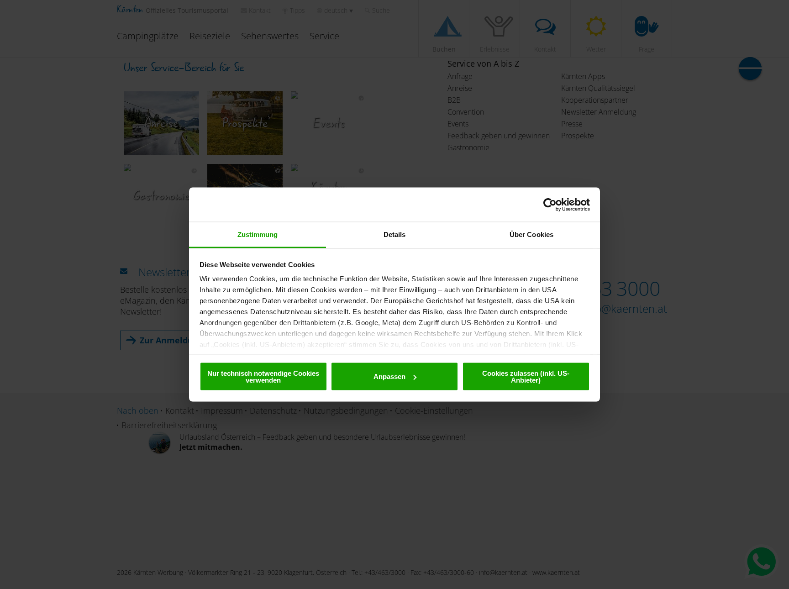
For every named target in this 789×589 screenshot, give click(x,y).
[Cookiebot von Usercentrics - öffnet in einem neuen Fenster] (550, 204)
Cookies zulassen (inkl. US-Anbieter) (525, 376)
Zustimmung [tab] (257, 234)
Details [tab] (395, 234)
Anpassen (389, 376)
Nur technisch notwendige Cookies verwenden (263, 376)
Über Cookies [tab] (531, 234)
